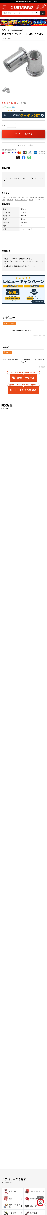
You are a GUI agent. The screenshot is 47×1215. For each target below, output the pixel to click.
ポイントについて (13, 107)
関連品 (31, 200)
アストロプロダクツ (7, 38)
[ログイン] (38, 7)
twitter (18, 157)
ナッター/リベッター (21, 200)
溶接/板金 (10, 200)
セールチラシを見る (23, 388)
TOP (3, 197)
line (29, 157)
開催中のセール (23, 375)
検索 (43, 13)
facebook (23, 157)
